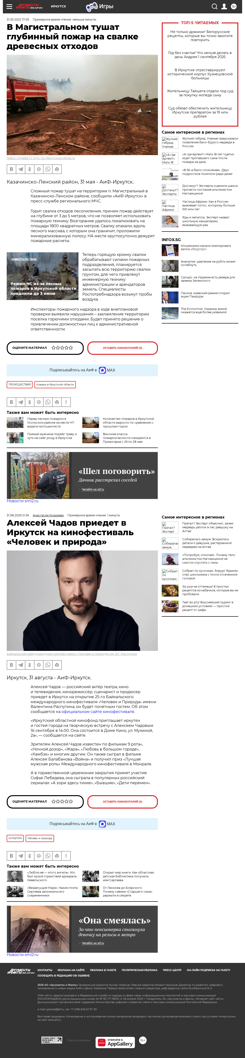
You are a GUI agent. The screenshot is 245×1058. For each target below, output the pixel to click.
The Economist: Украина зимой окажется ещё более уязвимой (204, 310)
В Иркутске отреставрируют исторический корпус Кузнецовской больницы (200, 74)
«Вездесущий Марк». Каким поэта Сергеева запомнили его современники (52, 891)
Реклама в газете (103, 970)
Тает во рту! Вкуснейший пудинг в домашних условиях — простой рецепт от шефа (207, 606)
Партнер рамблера (78, 1040)
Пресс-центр (172, 970)
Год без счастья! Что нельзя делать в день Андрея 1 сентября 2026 (200, 55)
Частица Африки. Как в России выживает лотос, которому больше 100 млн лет (208, 205)
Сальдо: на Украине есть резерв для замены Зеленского (208, 279)
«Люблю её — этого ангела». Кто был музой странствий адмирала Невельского (52, 876)
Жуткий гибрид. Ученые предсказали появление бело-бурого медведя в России (210, 142)
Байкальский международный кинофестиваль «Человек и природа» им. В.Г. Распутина (72, 654)
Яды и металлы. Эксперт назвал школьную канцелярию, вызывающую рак (205, 221)
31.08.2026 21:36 (18, 515)
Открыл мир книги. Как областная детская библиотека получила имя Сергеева (128, 876)
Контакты (45, 970)
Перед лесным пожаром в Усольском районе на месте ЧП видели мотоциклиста (50, 422)
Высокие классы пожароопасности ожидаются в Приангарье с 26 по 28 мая (127, 437)
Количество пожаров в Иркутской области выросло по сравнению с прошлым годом (128, 422)
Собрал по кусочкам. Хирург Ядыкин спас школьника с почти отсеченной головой (210, 574)
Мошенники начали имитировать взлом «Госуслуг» (206, 247)
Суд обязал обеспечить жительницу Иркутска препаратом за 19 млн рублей (200, 112)
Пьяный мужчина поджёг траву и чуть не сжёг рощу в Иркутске (52, 436)
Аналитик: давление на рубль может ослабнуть (208, 263)
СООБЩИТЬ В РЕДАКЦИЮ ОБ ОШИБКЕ (64, 975)
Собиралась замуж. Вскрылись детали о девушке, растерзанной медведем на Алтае (207, 543)
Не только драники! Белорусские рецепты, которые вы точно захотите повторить (200, 36)
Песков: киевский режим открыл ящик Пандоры (205, 294)
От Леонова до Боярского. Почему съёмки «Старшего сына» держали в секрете (127, 891)
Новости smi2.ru (23, 501)
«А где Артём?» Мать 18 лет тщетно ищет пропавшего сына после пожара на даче (208, 158)
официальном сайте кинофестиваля (97, 711)
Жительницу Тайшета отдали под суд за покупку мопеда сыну (200, 93)
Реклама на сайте (71, 970)
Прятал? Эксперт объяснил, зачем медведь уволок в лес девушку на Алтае (207, 527)
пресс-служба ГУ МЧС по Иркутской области (41, 158)
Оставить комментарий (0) (122, 348)
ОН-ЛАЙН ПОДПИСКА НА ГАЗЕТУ (208, 970)
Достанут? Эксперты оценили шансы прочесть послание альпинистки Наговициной (210, 189)
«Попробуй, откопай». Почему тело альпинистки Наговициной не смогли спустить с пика (208, 558)
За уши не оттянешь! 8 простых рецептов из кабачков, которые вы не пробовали (210, 590)
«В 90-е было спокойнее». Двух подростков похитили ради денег (207, 172)
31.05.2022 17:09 (18, 19)
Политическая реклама (139, 970)
